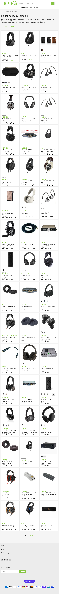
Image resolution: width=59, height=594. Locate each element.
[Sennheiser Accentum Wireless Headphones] (29, 196)
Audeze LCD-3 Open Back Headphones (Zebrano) (8, 526)
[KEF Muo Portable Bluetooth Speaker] (48, 383)
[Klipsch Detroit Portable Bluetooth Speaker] (48, 509)
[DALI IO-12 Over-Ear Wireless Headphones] (29, 352)
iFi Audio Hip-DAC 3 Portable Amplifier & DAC (48, 245)
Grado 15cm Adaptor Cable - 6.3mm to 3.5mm (9, 369)
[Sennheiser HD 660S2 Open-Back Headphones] (10, 164)
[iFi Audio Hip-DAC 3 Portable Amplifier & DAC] (48, 228)
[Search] (52, 3)
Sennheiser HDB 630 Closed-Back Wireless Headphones (28, 119)
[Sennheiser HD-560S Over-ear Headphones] (29, 39)
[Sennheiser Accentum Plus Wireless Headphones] (29, 259)
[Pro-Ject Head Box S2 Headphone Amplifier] (48, 445)
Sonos (3, 278)
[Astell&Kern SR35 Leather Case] (48, 39)
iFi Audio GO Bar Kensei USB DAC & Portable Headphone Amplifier (28, 494)
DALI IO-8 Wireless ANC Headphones (8, 400)
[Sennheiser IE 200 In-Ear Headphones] (48, 71)
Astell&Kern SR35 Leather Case (48, 55)
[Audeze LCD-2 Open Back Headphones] (10, 476)
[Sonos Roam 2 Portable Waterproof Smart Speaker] (10, 259)
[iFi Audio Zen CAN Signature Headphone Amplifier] (29, 383)
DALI (3, 90)
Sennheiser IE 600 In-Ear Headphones (47, 119)
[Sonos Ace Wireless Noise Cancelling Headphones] (48, 414)
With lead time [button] (31, 91)
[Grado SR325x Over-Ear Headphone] (10, 102)
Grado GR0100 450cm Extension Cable (27, 245)
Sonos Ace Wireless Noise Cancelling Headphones (47, 431)
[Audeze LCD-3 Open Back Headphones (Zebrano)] (10, 509)
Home (2, 11)
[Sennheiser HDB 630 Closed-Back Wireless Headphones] (29, 102)
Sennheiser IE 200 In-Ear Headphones (47, 88)
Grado (3, 121)
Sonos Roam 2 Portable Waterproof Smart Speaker (9, 276)
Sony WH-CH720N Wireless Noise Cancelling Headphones (48, 307)
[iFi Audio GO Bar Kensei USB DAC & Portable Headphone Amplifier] (29, 476)
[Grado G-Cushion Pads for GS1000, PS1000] (10, 445)
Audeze (42, 278)
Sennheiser (23, 58)
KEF (41, 402)
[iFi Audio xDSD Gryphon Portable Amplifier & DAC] (48, 352)
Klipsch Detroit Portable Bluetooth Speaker (46, 526)
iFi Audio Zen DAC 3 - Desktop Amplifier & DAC (29, 150)
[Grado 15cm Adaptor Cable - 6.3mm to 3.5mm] (10, 352)
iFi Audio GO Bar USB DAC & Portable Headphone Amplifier (48, 493)
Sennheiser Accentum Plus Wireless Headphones (28, 276)
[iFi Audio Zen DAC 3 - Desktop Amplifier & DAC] (29, 133)
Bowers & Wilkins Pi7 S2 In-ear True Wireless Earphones (48, 338)
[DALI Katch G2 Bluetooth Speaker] (10, 71)
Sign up (23, 571)
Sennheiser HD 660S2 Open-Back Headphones (9, 181)
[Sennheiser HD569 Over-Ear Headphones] (29, 164)
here (37, 7)
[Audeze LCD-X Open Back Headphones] (10, 321)
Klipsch (42, 528)
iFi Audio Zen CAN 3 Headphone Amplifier (26, 307)
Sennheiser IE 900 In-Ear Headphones (47, 212)
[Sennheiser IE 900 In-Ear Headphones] (48, 196)
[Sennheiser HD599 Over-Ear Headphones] (48, 164)
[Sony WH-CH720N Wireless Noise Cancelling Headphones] (48, 290)
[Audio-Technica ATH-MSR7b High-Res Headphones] (29, 509)
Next (31, 535)
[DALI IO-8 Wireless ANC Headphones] (10, 383)
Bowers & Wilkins (44, 340)
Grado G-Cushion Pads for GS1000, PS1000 (8, 462)
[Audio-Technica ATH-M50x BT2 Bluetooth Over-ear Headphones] (10, 39)
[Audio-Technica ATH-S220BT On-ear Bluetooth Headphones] (29, 414)
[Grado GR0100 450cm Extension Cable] (29, 228)
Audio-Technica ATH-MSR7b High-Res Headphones (28, 526)
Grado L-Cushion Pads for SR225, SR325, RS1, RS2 (8, 307)
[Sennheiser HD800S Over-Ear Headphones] (29, 71)
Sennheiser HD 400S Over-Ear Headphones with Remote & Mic (49, 150)
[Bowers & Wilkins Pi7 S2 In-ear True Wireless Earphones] (48, 321)
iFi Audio (23, 152)
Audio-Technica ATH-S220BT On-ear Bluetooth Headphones (29, 431)
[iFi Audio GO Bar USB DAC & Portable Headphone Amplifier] (48, 476)
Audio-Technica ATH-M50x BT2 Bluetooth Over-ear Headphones (10, 57)
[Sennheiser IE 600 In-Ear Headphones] (48, 102)
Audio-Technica (5, 59)
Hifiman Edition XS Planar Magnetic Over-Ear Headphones (10, 245)
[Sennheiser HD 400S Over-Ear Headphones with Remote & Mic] (48, 133)
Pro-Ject (42, 464)
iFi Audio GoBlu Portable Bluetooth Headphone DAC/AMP (8, 213)
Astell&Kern (43, 56)
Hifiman (3, 152)
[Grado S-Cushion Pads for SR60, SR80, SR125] (29, 321)
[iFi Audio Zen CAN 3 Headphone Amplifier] (29, 290)
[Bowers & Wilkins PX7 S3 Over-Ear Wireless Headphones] (10, 414)
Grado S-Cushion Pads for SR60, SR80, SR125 (27, 338)
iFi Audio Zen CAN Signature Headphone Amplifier (28, 400)
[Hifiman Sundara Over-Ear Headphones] (10, 133)
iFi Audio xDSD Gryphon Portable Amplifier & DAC (47, 369)
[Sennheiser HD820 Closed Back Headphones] (29, 445)
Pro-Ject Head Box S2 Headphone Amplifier (46, 462)
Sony (42, 309)
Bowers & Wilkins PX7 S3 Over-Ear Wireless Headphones (10, 431)
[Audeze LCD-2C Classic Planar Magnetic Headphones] (48, 259)
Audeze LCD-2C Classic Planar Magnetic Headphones (48, 276)
